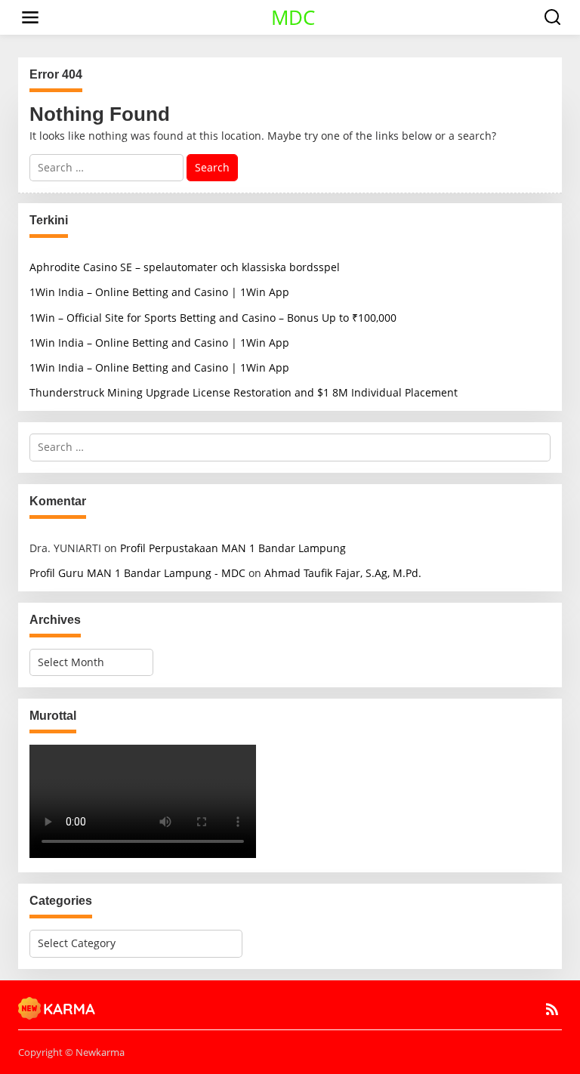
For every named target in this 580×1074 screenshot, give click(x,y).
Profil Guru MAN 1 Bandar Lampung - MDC (137, 573)
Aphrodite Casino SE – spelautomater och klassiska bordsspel (184, 267)
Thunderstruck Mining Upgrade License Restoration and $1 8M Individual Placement (243, 392)
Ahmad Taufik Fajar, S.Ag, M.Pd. (342, 573)
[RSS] (552, 1009)
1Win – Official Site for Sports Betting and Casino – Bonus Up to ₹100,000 (212, 317)
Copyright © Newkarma (71, 1052)
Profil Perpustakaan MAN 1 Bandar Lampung (233, 548)
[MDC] (57, 1007)
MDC (293, 17)
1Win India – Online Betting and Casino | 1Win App (159, 292)
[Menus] (30, 17)
